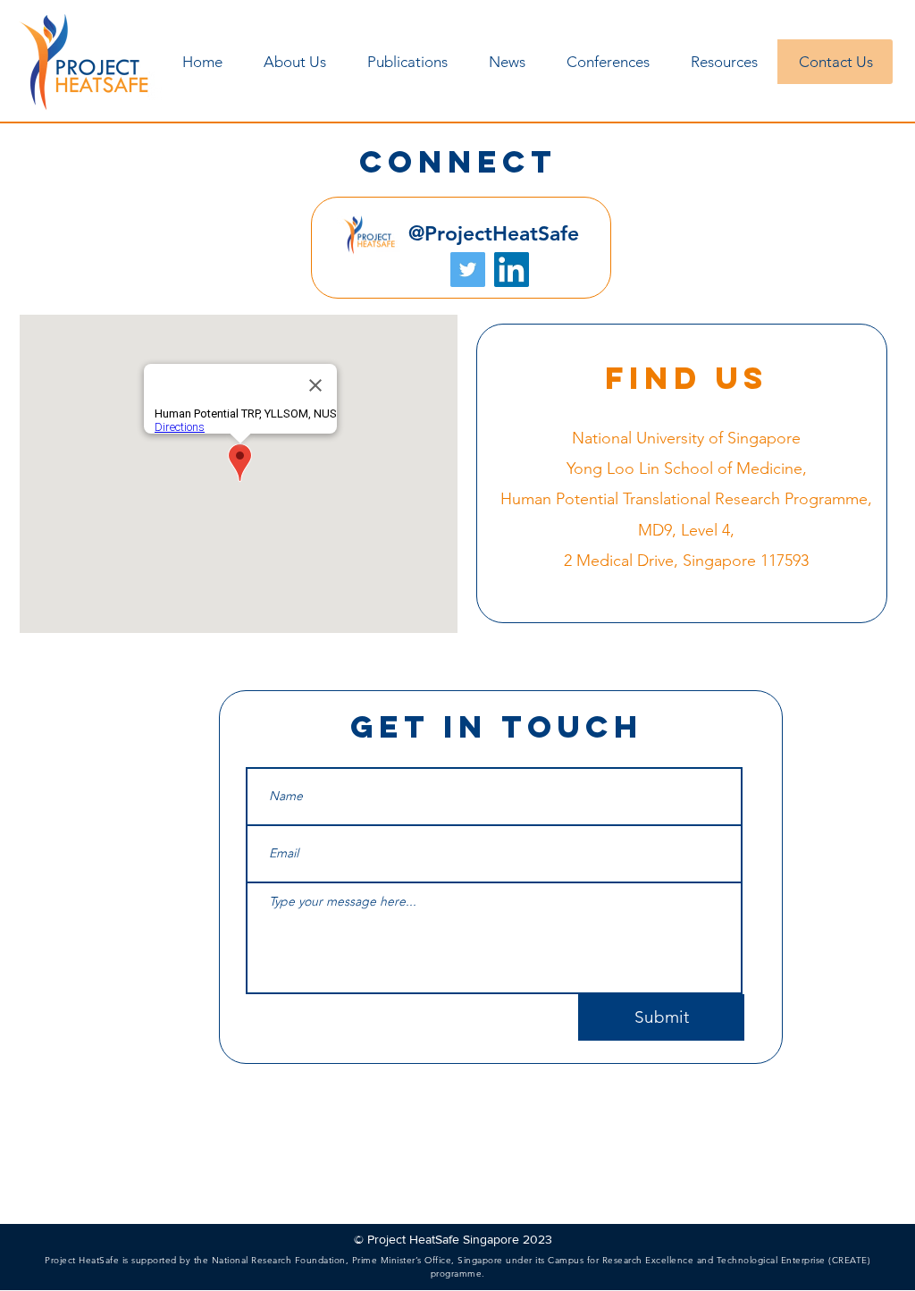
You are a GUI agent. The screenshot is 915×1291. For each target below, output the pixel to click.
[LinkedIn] (511, 269)
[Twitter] (467, 269)
